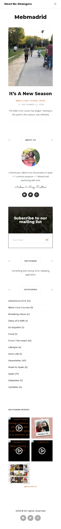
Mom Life (13, 353)
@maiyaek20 (30, 487)
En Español (14, 327)
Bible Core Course (27, 101)
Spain (42, 101)
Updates (13, 387)
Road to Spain (16, 367)
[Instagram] (36, 194)
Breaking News (17, 314)
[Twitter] (30, 194)
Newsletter (14, 360)
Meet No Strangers (18, 4)
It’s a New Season (30, 93)
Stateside (13, 380)
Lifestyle (13, 347)
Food (11, 334)
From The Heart (17, 340)
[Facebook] (24, 194)
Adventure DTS (17, 300)
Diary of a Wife (16, 320)
